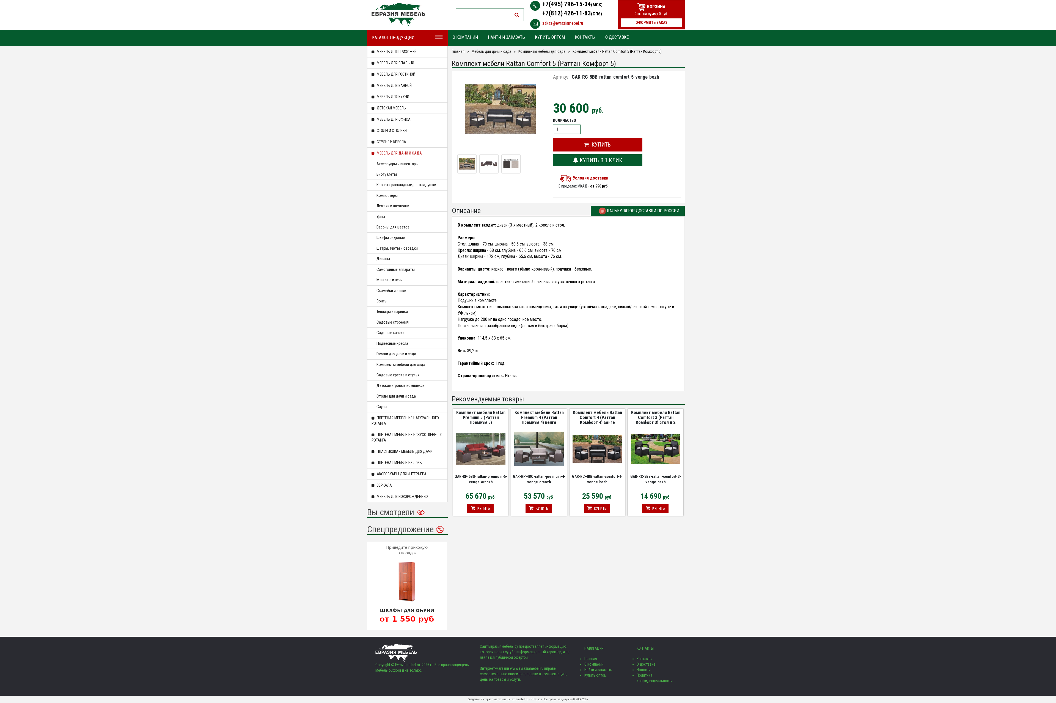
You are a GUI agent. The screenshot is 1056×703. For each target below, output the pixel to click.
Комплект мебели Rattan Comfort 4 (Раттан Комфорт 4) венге (597, 417)
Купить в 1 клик (600, 160)
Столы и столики (391, 130)
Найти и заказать (506, 37)
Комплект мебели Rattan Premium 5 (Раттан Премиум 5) (480, 417)
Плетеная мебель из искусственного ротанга (407, 437)
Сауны (381, 406)
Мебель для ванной (394, 85)
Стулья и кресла (391, 142)
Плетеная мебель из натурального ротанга (405, 421)
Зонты (381, 301)
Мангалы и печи (389, 279)
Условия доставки (590, 178)
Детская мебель (391, 108)
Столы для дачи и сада (396, 396)
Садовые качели (390, 332)
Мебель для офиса (393, 119)
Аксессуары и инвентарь (397, 163)
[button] (597, 144)
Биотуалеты (386, 174)
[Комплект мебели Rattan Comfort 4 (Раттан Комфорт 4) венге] (597, 448)
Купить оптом (550, 37)
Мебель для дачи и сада (399, 153)
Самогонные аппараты (395, 269)
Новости (644, 670)
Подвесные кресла (392, 343)
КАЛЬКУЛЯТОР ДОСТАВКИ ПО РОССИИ (642, 210)
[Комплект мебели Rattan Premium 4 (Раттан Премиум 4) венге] (539, 448)
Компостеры (387, 195)
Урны (380, 216)
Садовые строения (392, 322)
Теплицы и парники (392, 311)
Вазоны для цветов (392, 227)
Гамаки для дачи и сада (396, 353)
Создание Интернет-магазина (487, 699)
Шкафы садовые (390, 237)
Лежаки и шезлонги (392, 205)
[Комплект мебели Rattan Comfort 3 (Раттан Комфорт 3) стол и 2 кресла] (655, 448)
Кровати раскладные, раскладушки (406, 184)
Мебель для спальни (395, 63)
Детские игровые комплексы (400, 385)
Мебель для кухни (392, 97)
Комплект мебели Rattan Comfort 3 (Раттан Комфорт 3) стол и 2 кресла (655, 420)
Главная (458, 51)
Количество (564, 120)
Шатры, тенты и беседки (397, 248)
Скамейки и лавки (391, 290)
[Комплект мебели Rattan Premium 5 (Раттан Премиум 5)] (480, 448)
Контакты (585, 37)
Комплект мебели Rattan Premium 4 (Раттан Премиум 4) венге (539, 417)
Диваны (383, 258)
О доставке (617, 37)
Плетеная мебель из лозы (399, 463)
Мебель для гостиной (395, 74)
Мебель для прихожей (396, 51)
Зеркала (384, 485)
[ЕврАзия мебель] (398, 14)
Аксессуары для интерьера (401, 474)
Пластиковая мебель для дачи (404, 451)
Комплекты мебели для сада (400, 364)
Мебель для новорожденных (402, 496)
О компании (465, 37)
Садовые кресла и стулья (397, 375)
